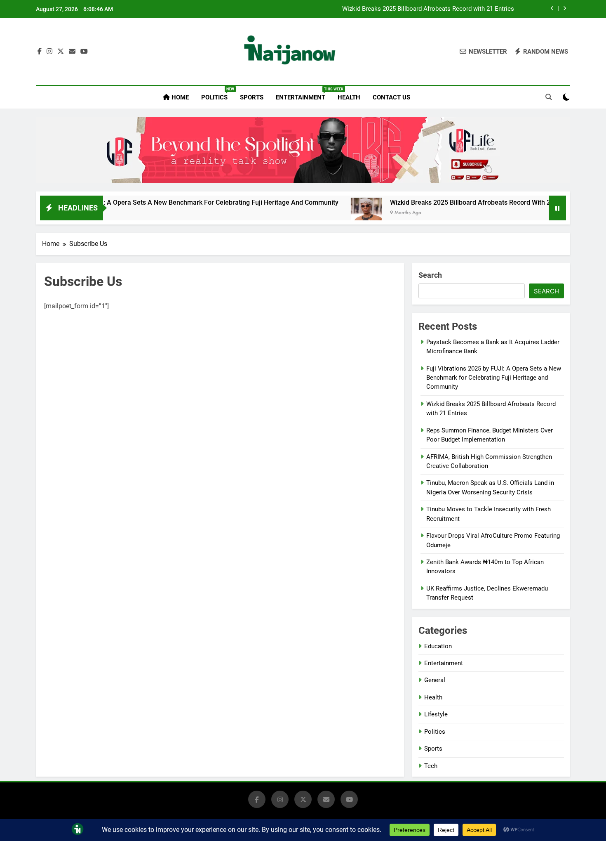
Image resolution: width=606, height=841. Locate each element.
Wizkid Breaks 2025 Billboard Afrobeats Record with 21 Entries (428, 9)
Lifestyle (436, 714)
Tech (430, 766)
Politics (217, 94)
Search (430, 275)
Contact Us (391, 97)
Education (438, 646)
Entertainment (303, 94)
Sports (251, 97)
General (434, 680)
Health (349, 97)
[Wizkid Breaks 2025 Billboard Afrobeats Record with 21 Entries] (340, 213)
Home (179, 97)
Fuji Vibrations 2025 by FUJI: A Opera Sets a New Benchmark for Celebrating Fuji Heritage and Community (493, 378)
